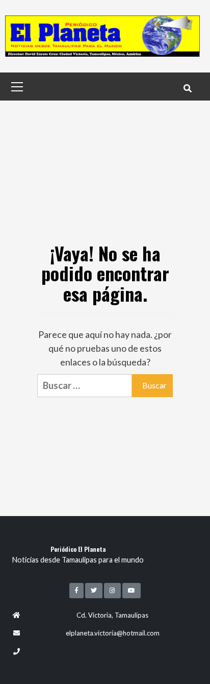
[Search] (187, 87)
